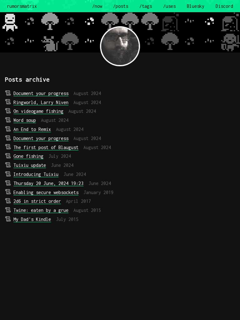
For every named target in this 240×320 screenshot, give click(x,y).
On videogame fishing (38, 111)
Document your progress (40, 93)
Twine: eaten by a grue (40, 210)
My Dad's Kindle (32, 219)
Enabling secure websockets (45, 192)
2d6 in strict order (37, 201)
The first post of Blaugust (45, 147)
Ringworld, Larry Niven (40, 102)
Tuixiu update (29, 165)
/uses (169, 6)
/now (97, 6)
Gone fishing (28, 156)
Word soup (24, 120)
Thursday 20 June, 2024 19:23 (48, 183)
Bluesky (195, 6)
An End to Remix (32, 129)
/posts (120, 6)
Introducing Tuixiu (35, 174)
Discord (224, 6)
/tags (145, 6)
